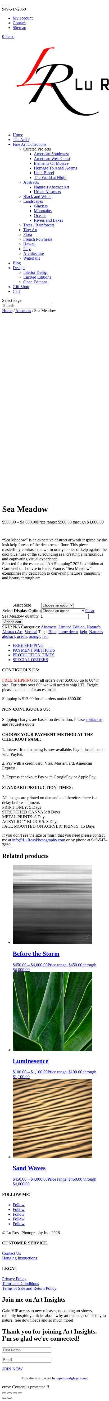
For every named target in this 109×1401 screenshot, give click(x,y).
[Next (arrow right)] (9, 1398)
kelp (83, 631)
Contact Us (11, 1253)
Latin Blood (44, 173)
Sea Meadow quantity (20, 616)
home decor (68, 631)
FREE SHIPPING (28, 645)
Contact (19, 23)
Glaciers (41, 206)
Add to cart (12, 622)
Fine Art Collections (29, 144)
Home (18, 135)
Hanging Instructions (19, 1258)
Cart (16, 291)
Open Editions (35, 282)
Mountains (43, 211)
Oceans (40, 215)
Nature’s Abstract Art (51, 187)
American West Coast (52, 158)
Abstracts (31, 182)
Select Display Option (21, 610)
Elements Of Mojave (51, 163)
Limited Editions (37, 277)
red (45, 636)
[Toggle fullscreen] (9, 1393)
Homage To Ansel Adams (55, 168)
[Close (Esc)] (20, 1393)
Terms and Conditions (20, 1283)
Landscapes (33, 201)
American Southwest (51, 154)
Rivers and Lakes (48, 220)
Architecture (33, 253)
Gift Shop (21, 286)
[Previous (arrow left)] (4, 1398)
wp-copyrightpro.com (72, 1378)
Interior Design (35, 272)
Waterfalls (31, 258)
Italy (27, 248)
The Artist (21, 139)
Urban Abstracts (47, 192)
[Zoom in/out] (4, 1393)
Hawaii (29, 244)
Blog (17, 263)
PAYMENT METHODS (34, 650)
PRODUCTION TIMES (33, 655)
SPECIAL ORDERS (30, 659)
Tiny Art (30, 229)
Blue (52, 631)
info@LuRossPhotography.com (38, 840)
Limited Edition (71, 627)
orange (34, 636)
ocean (22, 636)
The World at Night (50, 177)
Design (19, 267)
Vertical (31, 631)
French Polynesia (37, 239)
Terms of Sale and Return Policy (29, 1288)
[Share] (15, 1393)
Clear (89, 610)
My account (23, 18)
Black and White (37, 196)
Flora (27, 234)
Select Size (21, 605)
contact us (94, 719)
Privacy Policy (14, 1279)
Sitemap (19, 27)
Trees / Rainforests (38, 225)
